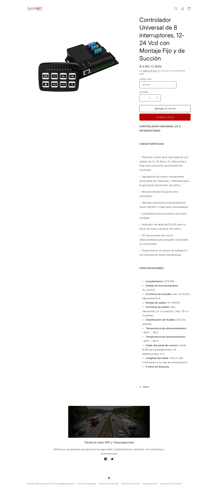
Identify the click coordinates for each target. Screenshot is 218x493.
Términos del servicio (130, 484)
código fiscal (145, 79)
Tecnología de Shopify (64, 484)
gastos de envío (150, 71)
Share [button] (146, 386)
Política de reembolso (86, 484)
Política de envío (150, 484)
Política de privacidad (108, 484)
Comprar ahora (165, 117)
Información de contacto (171, 484)
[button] (176, 8)
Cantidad (143, 92)
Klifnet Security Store (44, 484)
